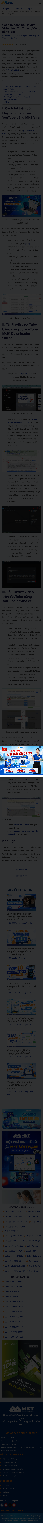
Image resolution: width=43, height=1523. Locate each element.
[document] (21, 761)
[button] (40, 747)
